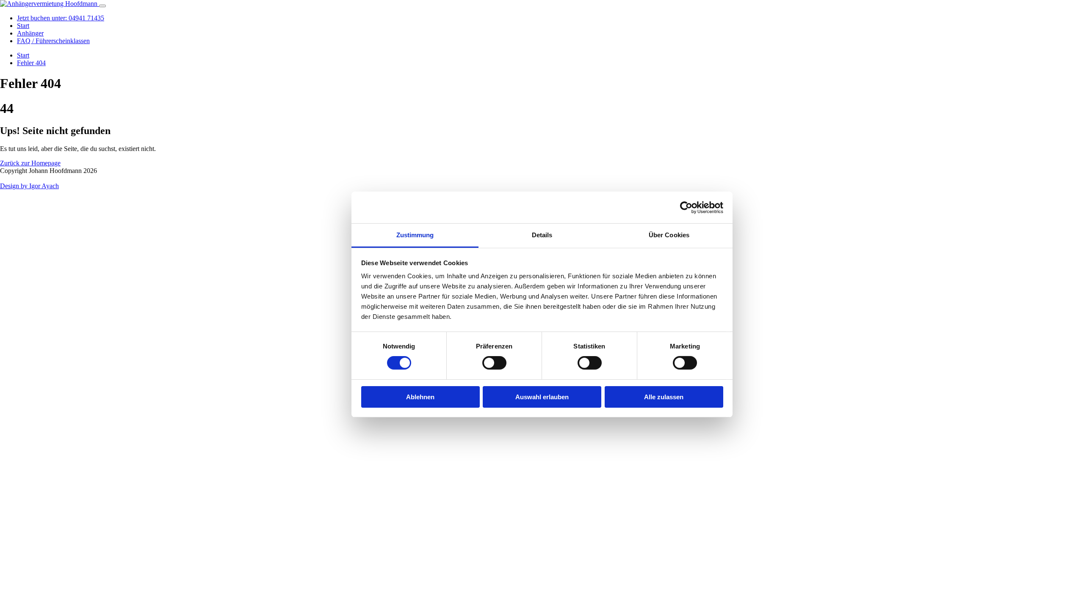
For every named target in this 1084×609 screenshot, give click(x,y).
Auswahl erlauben (542, 397)
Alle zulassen (663, 397)
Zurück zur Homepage (30, 163)
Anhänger (30, 33)
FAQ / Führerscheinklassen (53, 40)
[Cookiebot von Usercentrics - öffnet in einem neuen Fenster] (686, 207)
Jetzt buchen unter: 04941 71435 (60, 18)
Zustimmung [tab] (415, 235)
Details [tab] (542, 235)
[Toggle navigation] (102, 6)
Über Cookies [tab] (669, 235)
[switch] (494, 363)
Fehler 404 (31, 62)
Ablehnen (420, 397)
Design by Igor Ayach (29, 185)
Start (23, 25)
